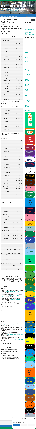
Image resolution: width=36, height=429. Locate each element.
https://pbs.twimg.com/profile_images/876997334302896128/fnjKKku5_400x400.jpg (16, 334)
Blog (3, 14)
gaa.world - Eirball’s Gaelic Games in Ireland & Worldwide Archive (30, 268)
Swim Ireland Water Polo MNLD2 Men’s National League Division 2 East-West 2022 (29, 30)
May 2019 (26, 105)
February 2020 (27, 95)
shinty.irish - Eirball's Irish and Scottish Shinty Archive (29, 300)
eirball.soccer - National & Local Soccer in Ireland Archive (30, 170)
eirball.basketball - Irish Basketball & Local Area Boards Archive (30, 153)
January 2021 (27, 81)
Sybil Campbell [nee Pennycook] (29, 39)
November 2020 (27, 84)
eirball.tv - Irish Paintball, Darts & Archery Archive (29, 359)
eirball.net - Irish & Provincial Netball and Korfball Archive (30, 217)
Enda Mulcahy (26, 43)
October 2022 (27, 70)
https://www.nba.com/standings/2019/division (13, 291)
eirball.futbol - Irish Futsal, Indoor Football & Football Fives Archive (30, 380)
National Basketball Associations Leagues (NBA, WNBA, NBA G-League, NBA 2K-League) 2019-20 (11, 28)
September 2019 (27, 100)
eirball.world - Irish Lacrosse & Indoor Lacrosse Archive (30, 223)
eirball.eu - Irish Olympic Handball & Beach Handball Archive (30, 239)
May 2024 (26, 65)
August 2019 (27, 101)
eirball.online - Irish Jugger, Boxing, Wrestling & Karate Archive (30, 352)
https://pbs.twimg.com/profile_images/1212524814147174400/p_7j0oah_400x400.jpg (16, 324)
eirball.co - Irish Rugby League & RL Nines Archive (30, 234)
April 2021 (26, 79)
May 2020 (26, 91)
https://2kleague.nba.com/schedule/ (8, 307)
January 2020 (27, 96)
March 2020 (27, 94)
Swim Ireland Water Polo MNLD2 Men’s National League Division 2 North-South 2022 (29, 27)
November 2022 (27, 69)
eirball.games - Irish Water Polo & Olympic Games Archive (30, 324)
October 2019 (27, 99)
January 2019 (27, 109)
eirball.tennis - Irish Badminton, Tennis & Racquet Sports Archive (30, 252)
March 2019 (27, 106)
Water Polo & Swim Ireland (8, 14)
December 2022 (27, 68)
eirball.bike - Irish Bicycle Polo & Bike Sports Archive (30, 341)
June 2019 (26, 104)
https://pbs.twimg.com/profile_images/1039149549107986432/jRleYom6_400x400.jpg (16, 339)
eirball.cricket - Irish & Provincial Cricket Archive (30, 188)
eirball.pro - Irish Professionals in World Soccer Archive (30, 194)
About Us (19, 16)
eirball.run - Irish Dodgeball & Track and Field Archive (30, 346)
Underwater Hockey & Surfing (13, 16)
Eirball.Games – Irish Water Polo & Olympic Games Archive (17, 7)
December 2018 (27, 110)
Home (1, 14)
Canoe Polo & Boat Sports (16, 14)
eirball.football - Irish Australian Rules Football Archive (30, 210)
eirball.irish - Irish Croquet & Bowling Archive (30, 392)
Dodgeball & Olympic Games (4, 16)
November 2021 (27, 73)
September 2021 (27, 74)
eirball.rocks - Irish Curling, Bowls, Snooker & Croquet (30, 387)
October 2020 (27, 85)
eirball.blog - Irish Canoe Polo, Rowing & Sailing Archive (30, 330)
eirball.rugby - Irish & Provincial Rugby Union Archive (30, 176)
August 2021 (27, 75)
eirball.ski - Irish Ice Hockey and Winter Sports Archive (30, 159)
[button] (34, 418)
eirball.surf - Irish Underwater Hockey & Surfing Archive (29, 364)
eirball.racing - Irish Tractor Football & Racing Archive (30, 416)
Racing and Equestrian (24, 14)
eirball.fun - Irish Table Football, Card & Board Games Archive (30, 404)
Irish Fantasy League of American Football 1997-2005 (30, 56)
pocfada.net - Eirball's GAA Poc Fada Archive (29, 294)
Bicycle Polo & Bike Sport (31, 14)
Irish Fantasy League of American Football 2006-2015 (30, 51)
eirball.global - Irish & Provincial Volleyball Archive (30, 228)
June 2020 (26, 90)
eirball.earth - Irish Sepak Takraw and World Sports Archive (30, 398)
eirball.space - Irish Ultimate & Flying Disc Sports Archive (30, 411)
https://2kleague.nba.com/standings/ (8, 303)
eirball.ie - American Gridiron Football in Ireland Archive (30, 147)
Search (26, 18)
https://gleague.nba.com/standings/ (15, 299)
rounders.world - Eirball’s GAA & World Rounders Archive (30, 281)
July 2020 (26, 89)
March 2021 (27, 80)
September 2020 (27, 86)
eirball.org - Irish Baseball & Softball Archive (30, 164)
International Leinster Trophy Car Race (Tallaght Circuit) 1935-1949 (29, 60)
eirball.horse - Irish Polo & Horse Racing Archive (30, 336)
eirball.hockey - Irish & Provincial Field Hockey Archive (30, 182)
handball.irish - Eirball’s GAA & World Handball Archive (30, 274)
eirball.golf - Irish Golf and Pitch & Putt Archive (29, 246)
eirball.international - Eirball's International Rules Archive (30, 288)
